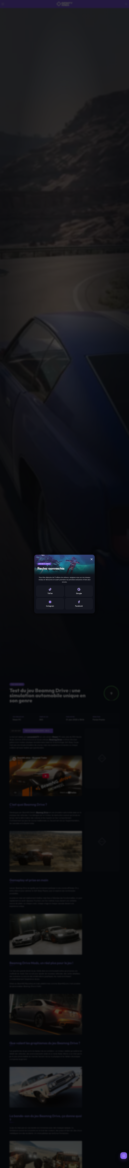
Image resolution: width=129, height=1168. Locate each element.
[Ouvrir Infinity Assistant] (123, 1155)
